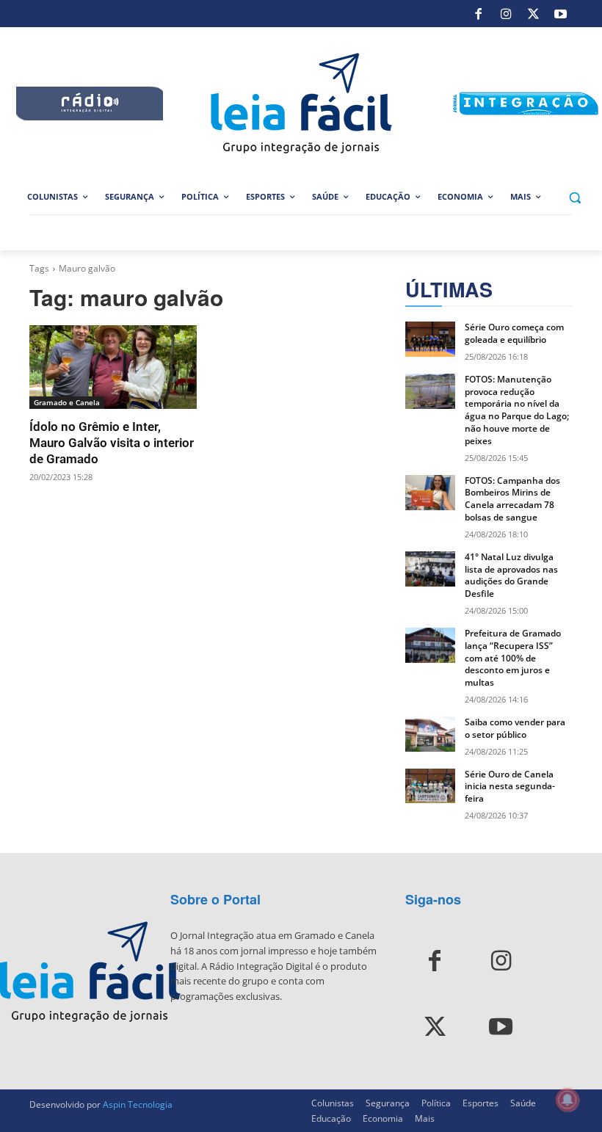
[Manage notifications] (567, 1099)
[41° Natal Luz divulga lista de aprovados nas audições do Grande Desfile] (430, 569)
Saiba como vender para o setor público (515, 728)
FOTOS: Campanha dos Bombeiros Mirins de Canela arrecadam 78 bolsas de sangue (512, 498)
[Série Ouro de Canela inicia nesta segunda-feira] (430, 786)
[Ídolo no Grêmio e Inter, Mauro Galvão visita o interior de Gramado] (113, 367)
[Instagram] (506, 14)
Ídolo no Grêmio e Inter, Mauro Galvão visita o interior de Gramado (111, 442)
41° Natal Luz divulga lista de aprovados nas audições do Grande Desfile (511, 575)
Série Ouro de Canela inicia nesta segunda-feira (510, 786)
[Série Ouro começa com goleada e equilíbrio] (430, 339)
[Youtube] (561, 14)
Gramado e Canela (67, 402)
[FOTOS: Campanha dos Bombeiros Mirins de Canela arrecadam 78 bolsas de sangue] (430, 492)
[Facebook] (478, 14)
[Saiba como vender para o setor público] (430, 734)
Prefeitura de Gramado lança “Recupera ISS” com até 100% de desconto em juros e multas (513, 658)
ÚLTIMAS (449, 289)
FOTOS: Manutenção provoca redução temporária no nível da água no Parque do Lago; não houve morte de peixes (517, 410)
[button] (574, 197)
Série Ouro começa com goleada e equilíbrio (514, 333)
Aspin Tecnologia (138, 1104)
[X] (533, 14)
